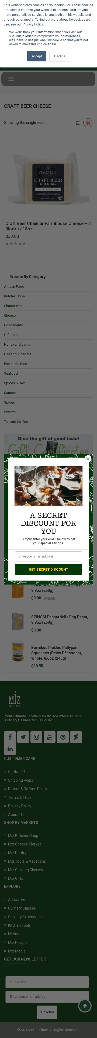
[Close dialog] (88, 458)
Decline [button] (59, 56)
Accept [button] (37, 56)
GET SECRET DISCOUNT (48, 569)
